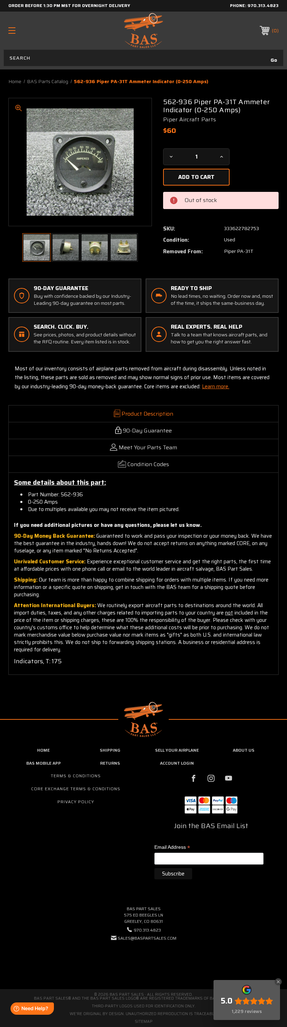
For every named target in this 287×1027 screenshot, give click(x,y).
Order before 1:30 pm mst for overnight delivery (69, 5)
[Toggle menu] (35, 30)
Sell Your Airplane (177, 750)
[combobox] (144, 57)
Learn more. (215, 386)
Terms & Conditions (76, 775)
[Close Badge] (278, 981)
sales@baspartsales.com (147, 938)
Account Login (177, 763)
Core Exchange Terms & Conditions (75, 788)
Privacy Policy (75, 801)
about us (243, 750)
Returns (110, 763)
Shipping (110, 750)
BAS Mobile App (43, 763)
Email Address (172, 847)
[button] (143, 959)
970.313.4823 (263, 5)
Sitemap (144, 1022)
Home (43, 750)
